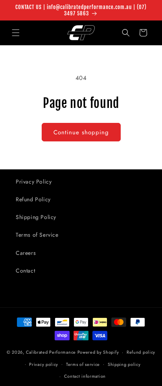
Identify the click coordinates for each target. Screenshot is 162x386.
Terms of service (83, 364)
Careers (26, 253)
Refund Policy (33, 199)
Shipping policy (124, 364)
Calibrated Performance (51, 352)
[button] (15, 32)
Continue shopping (81, 132)
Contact (25, 271)
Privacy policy (43, 364)
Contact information (85, 376)
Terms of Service (37, 235)
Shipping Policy (36, 217)
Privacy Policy (34, 182)
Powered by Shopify (98, 352)
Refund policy (141, 352)
